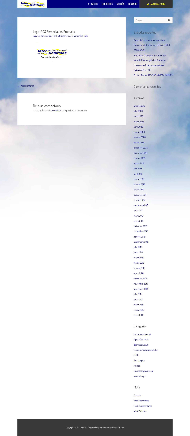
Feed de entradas (141, 400)
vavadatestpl (139, 376)
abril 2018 (138, 173)
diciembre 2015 (140, 278)
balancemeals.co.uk (142, 334)
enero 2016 (138, 273)
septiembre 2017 (141, 205)
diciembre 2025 (141, 147)
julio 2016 (138, 247)
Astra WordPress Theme (113, 427)
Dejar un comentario (42, 35)
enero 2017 (138, 220)
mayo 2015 (138, 304)
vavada (137, 365)
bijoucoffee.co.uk (141, 339)
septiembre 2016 (141, 241)
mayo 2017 (138, 215)
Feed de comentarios (143, 405)
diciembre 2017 (140, 194)
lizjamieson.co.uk (141, 344)
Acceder (137, 395)
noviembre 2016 (141, 231)
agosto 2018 (139, 163)
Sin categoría (139, 360)
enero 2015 (138, 315)
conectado (56, 110)
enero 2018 (138, 189)
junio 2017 (138, 210)
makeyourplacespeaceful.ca (146, 349)
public (136, 355)
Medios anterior (26, 85)
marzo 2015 (139, 309)
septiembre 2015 (141, 288)
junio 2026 (138, 116)
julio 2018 (138, 168)
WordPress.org (140, 411)
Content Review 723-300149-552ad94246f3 (153, 75)
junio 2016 (138, 252)
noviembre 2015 (141, 283)
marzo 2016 (139, 262)
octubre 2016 (139, 236)
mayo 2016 (138, 257)
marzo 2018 (139, 179)
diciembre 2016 (140, 226)
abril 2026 (138, 126)
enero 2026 (139, 142)
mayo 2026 (139, 121)
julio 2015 (138, 294)
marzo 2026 (139, 132)
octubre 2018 (139, 158)
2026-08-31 (139, 50)
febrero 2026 (140, 137)
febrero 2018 (139, 184)
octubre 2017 (139, 199)
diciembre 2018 (140, 152)
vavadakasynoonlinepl (143, 370)
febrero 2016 (139, 268)
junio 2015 (138, 299)
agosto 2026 (139, 105)
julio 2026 (138, 111)
